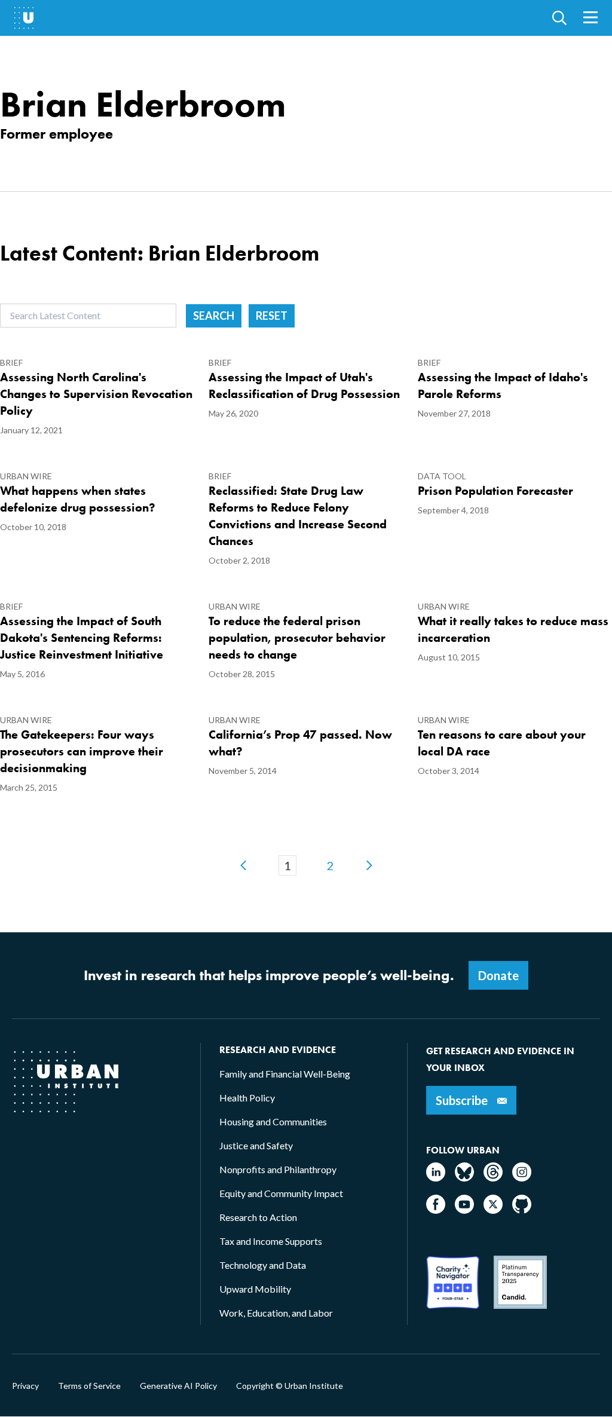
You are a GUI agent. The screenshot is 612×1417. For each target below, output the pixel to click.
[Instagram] (521, 1177)
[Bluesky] (464, 1177)
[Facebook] (435, 1210)
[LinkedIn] (435, 1177)
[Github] (521, 1210)
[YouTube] (464, 1210)
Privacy (25, 1386)
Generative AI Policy (178, 1386)
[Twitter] (493, 1210)
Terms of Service (89, 1386)
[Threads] (493, 1177)
